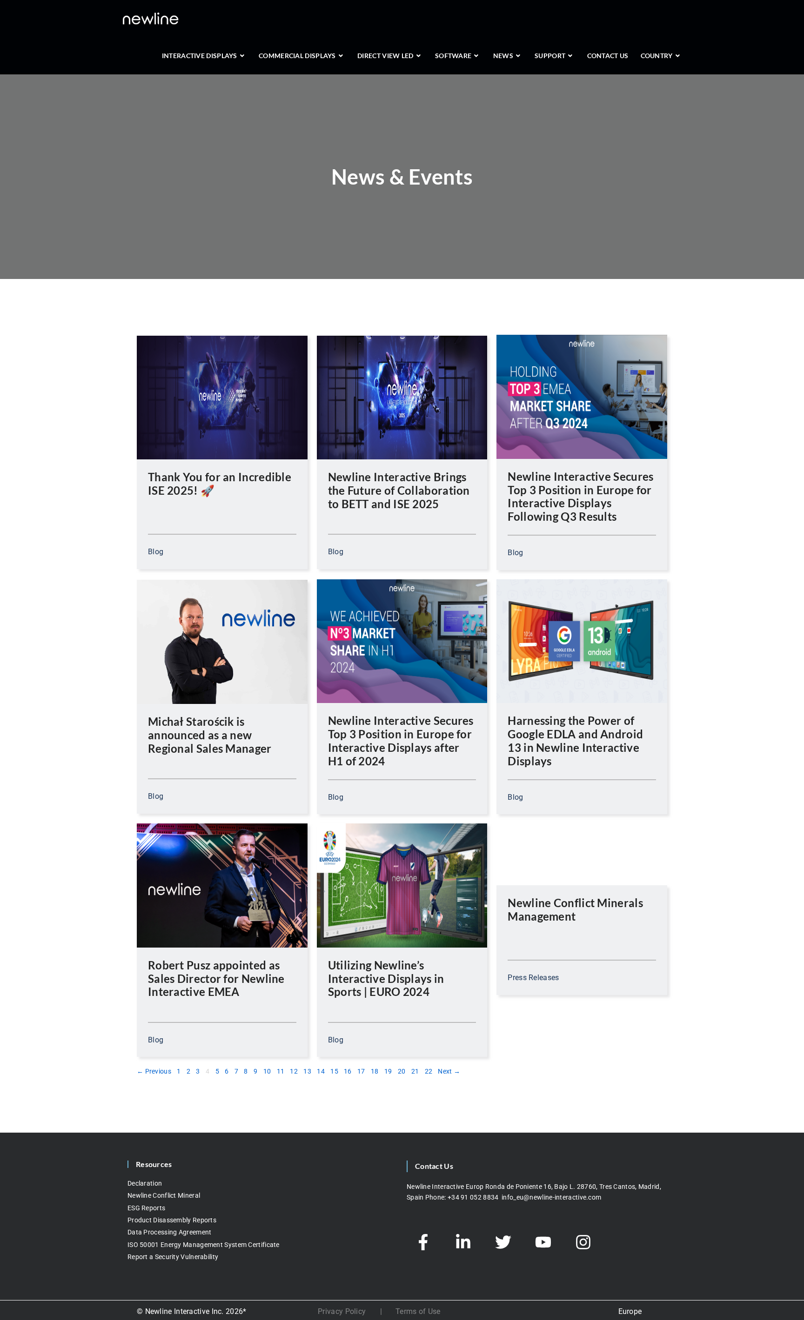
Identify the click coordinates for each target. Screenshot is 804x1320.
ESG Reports (146, 1208)
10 (267, 1070)
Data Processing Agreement (169, 1232)
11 (281, 1070)
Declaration (144, 1183)
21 (415, 1070)
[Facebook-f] (423, 1242)
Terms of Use (418, 1311)
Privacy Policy (342, 1311)
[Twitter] (503, 1242)
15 (334, 1070)
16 (348, 1070)
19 (388, 1070)
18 (375, 1070)
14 (321, 1070)
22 (429, 1070)
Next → (449, 1071)
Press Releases (533, 977)
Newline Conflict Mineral (163, 1195)
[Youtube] (543, 1242)
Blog (155, 551)
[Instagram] (583, 1242)
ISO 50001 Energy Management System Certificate (203, 1244)
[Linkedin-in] (463, 1242)
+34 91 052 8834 (474, 1197)
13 (307, 1070)
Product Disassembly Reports (171, 1220)
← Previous (154, 1071)
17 (361, 1070)
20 (402, 1070)
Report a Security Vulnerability (172, 1256)
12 (294, 1070)
